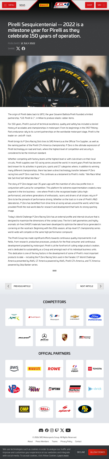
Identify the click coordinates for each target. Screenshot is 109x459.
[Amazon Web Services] (14, 368)
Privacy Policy (66, 441)
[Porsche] (64, 337)
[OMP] (24, 409)
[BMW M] (54, 317)
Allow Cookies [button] (97, 452)
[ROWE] (54, 368)
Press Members (42, 441)
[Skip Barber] (74, 389)
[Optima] (54, 389)
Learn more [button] (63, 455)
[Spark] (64, 409)
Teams (55, 441)
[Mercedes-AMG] (44, 337)
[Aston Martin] (14, 317)
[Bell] (44, 409)
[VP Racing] (14, 389)
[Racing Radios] (85, 409)
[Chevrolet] (74, 317)
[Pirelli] (34, 368)
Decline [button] (81, 452)
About (30, 441)
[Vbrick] (95, 389)
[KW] (34, 389)
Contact (78, 441)
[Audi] (34, 317)
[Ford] (95, 317)
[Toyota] (85, 337)
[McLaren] (24, 337)
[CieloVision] (74, 368)
